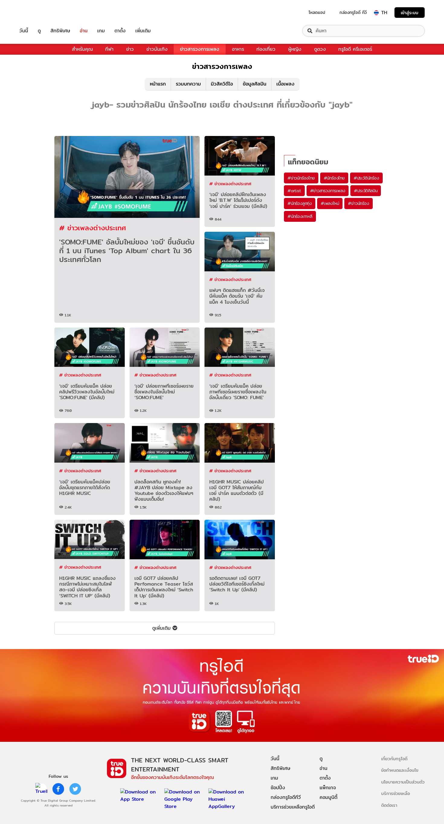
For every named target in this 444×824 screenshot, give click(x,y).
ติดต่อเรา (389, 805)
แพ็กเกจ (328, 787)
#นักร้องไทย (334, 178)
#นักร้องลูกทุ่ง (300, 203)
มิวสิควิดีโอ (222, 84)
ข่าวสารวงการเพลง (199, 49)
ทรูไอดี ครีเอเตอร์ (355, 49)
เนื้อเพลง (285, 84)
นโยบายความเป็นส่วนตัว (403, 781)
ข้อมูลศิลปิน (254, 84)
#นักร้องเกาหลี (300, 216)
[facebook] (58, 789)
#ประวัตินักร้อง (366, 178)
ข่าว (130, 49)
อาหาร (238, 49)
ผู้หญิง (294, 49)
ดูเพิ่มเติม (161, 628)
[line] (41, 789)
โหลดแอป (317, 12)
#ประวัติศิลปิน (365, 190)
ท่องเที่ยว (265, 49)
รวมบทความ (188, 84)
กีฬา (109, 49)
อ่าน (84, 30)
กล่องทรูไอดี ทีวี (353, 12)
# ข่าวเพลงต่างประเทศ (92, 227)
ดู (39, 30)
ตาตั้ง (120, 30)
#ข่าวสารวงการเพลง (327, 190)
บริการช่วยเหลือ (395, 793)
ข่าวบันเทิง (157, 49)
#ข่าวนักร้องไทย (301, 178)
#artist (294, 190)
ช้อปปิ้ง (278, 787)
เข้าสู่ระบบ (409, 12)
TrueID (37, 12)
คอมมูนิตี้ (328, 797)
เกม (101, 30)
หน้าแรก (158, 84)
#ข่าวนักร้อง (358, 203)
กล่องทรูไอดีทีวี (286, 797)
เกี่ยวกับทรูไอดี (394, 758)
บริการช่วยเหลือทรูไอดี (293, 807)
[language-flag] (376, 12)
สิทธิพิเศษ (60, 30)
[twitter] (75, 789)
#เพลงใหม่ (330, 203)
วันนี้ (23, 30)
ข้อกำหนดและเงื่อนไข (399, 770)
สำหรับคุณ (82, 49)
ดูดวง (320, 49)
